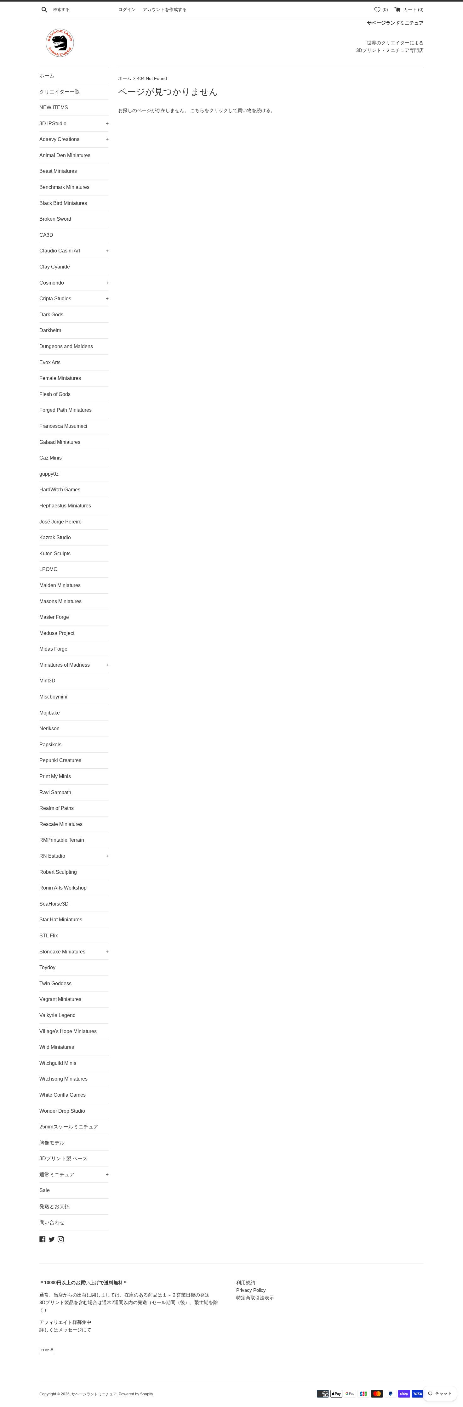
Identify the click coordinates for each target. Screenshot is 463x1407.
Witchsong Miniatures (63, 1079)
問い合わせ (52, 1222)
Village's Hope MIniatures (68, 1031)
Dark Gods (51, 314)
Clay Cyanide (54, 266)
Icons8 (46, 1349)
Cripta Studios (74, 298)
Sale (44, 1190)
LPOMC (48, 569)
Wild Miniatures (56, 1047)
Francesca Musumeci (63, 426)
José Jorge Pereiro (60, 521)
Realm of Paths (56, 808)
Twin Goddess (55, 983)
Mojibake (49, 712)
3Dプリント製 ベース (63, 1158)
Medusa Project (56, 633)
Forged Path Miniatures (65, 410)
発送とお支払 (54, 1206)
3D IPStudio (74, 123)
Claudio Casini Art (74, 250)
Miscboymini (53, 696)
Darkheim (50, 330)
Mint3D (47, 680)
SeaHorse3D (54, 904)
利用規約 (245, 1282)
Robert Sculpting (58, 872)
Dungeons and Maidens (66, 346)
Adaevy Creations (74, 139)
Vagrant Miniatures (60, 999)
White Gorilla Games (62, 1095)
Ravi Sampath (55, 792)
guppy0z (49, 474)
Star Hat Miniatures (60, 919)
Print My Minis (55, 776)
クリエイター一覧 (59, 91)
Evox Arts (49, 362)
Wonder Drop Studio (62, 1111)
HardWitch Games (59, 489)
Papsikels (50, 744)
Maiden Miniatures (60, 585)
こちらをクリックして (213, 110)
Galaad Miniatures (59, 442)
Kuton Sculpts (55, 553)
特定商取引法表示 (255, 1297)
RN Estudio (74, 856)
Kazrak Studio (55, 537)
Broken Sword (55, 219)
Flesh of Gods (55, 394)
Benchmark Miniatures (64, 187)
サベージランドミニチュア (94, 1394)
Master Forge (54, 617)
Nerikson (49, 728)
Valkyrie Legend (57, 1015)
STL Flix (48, 935)
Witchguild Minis (57, 1063)
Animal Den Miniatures (64, 155)
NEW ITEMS (53, 107)
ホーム (46, 75)
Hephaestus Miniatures (65, 505)
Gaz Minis (50, 458)
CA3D (46, 235)
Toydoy (47, 967)
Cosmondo (74, 282)
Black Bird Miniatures (63, 203)
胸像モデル (52, 1142)
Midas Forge (53, 649)
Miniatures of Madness (74, 665)
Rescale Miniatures (61, 824)
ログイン (127, 9)
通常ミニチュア (74, 1174)
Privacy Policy (251, 1290)
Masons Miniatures (60, 601)
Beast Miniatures (58, 171)
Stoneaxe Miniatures (74, 951)
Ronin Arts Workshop (63, 887)
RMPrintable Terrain (61, 840)
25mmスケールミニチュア (69, 1126)
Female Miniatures (60, 378)
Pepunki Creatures (60, 760)
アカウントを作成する (165, 9)
